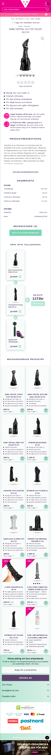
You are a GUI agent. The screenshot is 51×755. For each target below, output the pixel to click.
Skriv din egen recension (25, 233)
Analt (27, 19)
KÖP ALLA (38, 303)
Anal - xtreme (35, 19)
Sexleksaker (20, 19)
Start (12, 19)
